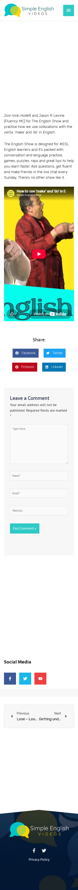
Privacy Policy (39, 859)
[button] (26, 353)
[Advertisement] (39, 62)
